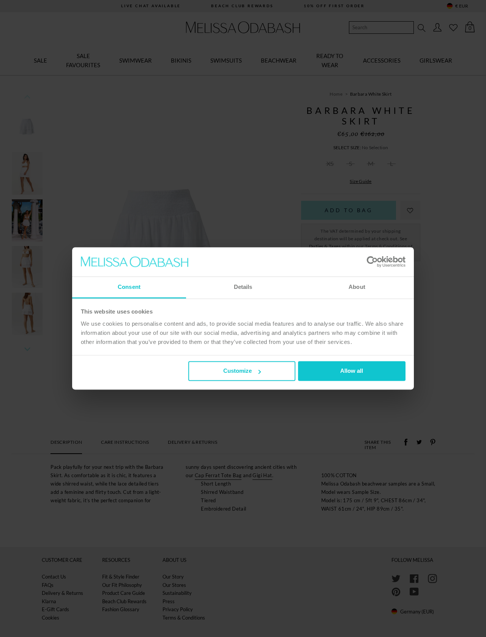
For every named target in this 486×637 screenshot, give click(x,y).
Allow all (351, 371)
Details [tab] (243, 287)
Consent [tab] (129, 287)
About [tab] (357, 287)
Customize (237, 371)
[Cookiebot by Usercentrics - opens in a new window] (372, 262)
